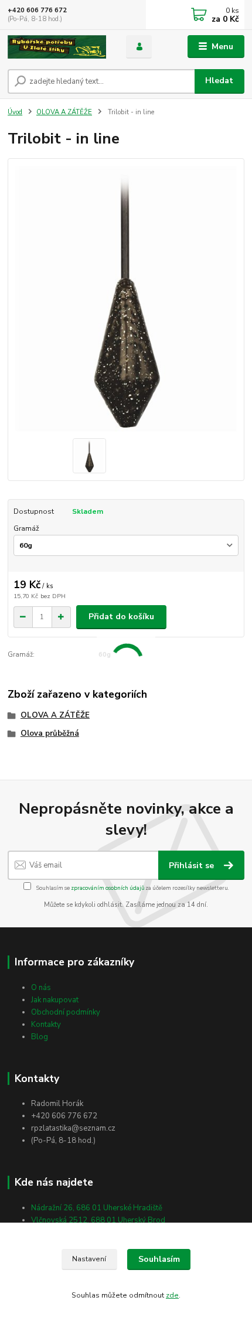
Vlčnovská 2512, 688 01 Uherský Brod (98, 1220)
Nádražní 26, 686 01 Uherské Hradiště (96, 1208)
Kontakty (46, 1024)
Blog (39, 1037)
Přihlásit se (192, 865)
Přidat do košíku (121, 616)
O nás (41, 987)
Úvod (15, 112)
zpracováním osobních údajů (107, 888)
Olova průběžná (50, 733)
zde (172, 1295)
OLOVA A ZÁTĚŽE (64, 112)
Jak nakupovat (55, 1000)
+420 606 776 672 (37, 10)
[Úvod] (57, 47)
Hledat (219, 80)
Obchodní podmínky (65, 1012)
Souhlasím (159, 1259)
